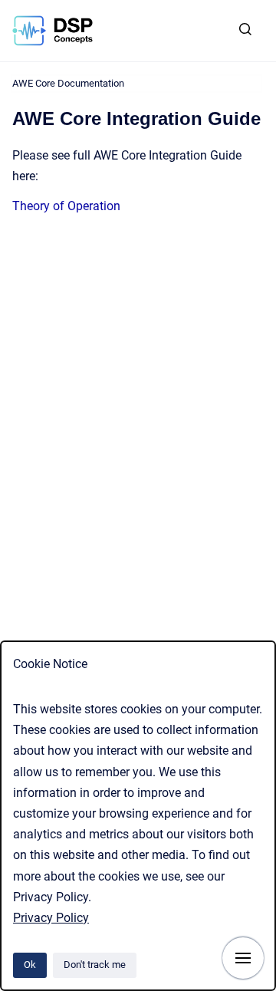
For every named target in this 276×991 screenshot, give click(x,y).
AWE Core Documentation (68, 83)
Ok (30, 964)
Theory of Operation (66, 206)
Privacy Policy (51, 917)
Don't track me (95, 964)
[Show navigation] (243, 958)
